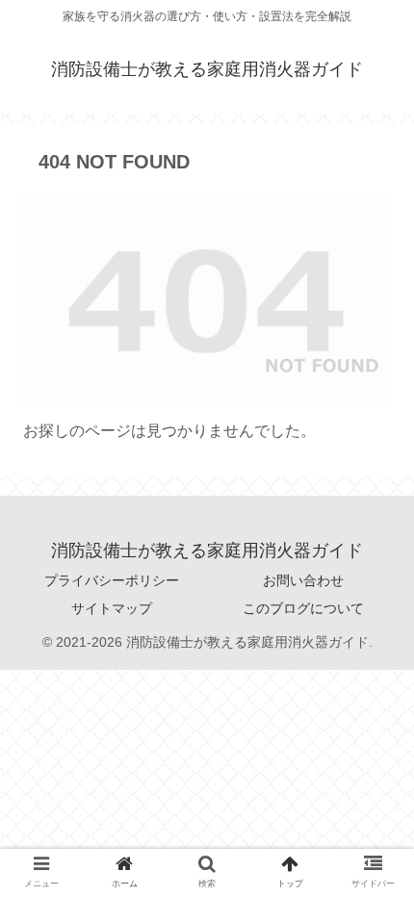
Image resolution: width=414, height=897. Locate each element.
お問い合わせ (303, 580)
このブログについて (303, 608)
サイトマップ (111, 608)
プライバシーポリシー (111, 580)
